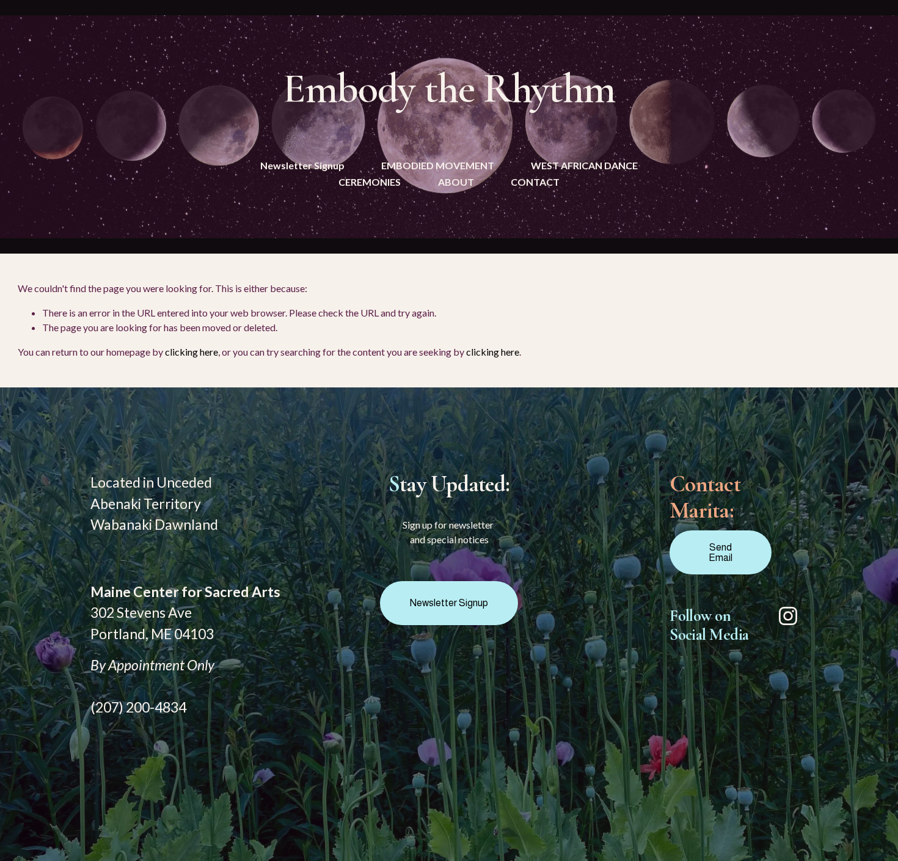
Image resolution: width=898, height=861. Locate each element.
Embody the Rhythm (449, 88)
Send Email (720, 552)
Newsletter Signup (302, 165)
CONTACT (535, 182)
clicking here (191, 351)
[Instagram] (788, 616)
